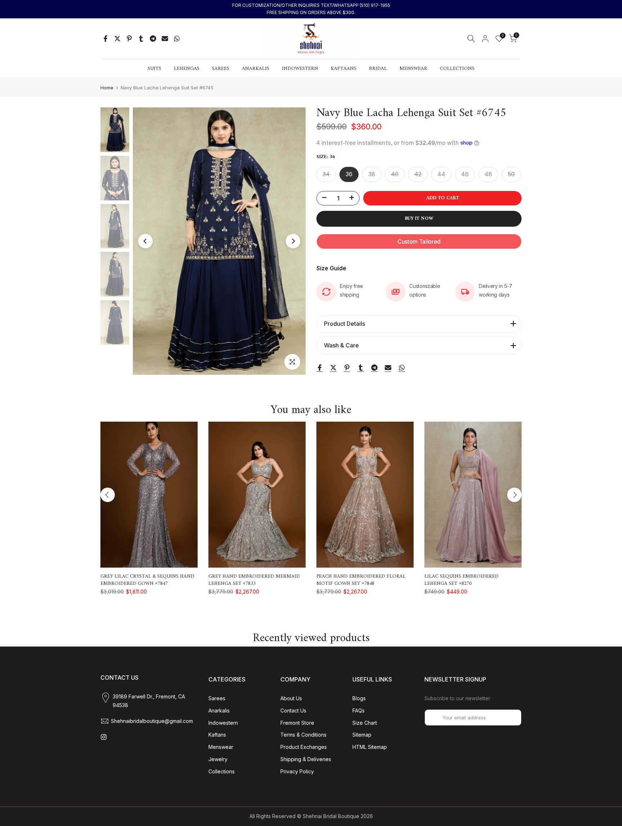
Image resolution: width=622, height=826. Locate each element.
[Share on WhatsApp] (176, 38)
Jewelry (217, 759)
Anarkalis (219, 710)
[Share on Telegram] (153, 38)
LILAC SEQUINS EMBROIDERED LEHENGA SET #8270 (461, 580)
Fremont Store (297, 723)
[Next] (293, 241)
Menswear (220, 747)
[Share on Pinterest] (129, 38)
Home (106, 87)
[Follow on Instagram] (103, 737)
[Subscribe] (508, 717)
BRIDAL (378, 69)
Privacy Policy (297, 771)
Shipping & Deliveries (305, 759)
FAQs (358, 710)
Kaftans (217, 735)
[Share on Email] (165, 38)
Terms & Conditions (303, 735)
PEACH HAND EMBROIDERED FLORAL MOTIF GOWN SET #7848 (361, 580)
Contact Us (293, 710)
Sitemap (361, 735)
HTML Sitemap (369, 747)
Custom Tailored (419, 241)
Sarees (216, 698)
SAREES (220, 69)
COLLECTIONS (457, 69)
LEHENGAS (186, 69)
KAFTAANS (343, 69)
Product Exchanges (303, 747)
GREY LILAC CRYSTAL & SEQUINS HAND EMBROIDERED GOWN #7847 (147, 580)
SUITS (154, 69)
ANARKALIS (255, 69)
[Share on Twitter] (117, 38)
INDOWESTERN (300, 69)
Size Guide (331, 268)
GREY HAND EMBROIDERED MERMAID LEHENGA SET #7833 (254, 580)
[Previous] (145, 241)
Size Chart (364, 723)
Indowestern (223, 723)
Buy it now (419, 218)
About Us (291, 698)
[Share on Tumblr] (141, 38)
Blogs (359, 698)
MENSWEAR (413, 69)
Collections (221, 771)
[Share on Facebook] (105, 38)
